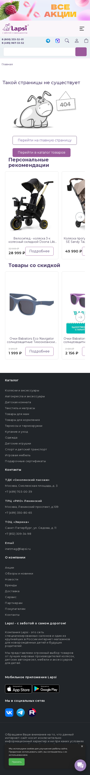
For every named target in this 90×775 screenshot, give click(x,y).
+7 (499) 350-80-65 (18, 512)
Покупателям (15, 608)
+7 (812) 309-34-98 (18, 533)
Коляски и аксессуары (22, 390)
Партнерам (14, 603)
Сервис (11, 597)
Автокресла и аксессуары (25, 396)
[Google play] (45, 688)
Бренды (11, 585)
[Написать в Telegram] (48, 41)
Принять (17, 761)
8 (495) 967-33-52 (13, 42)
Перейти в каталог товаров (41, 152)
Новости (11, 579)
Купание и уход (16, 431)
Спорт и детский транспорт (26, 449)
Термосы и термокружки (23, 425)
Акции (9, 567)
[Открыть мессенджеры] (80, 765)
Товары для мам (17, 414)
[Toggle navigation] (81, 28)
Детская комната (18, 402)
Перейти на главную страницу (45, 140)
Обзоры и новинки (19, 573)
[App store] (18, 688)
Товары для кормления (22, 419)
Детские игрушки (18, 443)
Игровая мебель (17, 455)
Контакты (12, 614)
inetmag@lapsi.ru (18, 548)
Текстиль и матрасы (20, 408)
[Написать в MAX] (57, 41)
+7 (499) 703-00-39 (18, 491)
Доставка (12, 591)
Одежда (11, 437)
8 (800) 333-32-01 (13, 39)
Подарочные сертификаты (25, 461)
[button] (83, 41)
